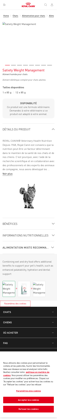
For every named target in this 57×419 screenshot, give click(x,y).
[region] (28, 384)
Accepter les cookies (28, 400)
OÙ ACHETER (10, 332)
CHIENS (7, 322)
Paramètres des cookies (15, 303)
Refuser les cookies (28, 409)
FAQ (5, 342)
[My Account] (53, 5)
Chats (7, 311)
